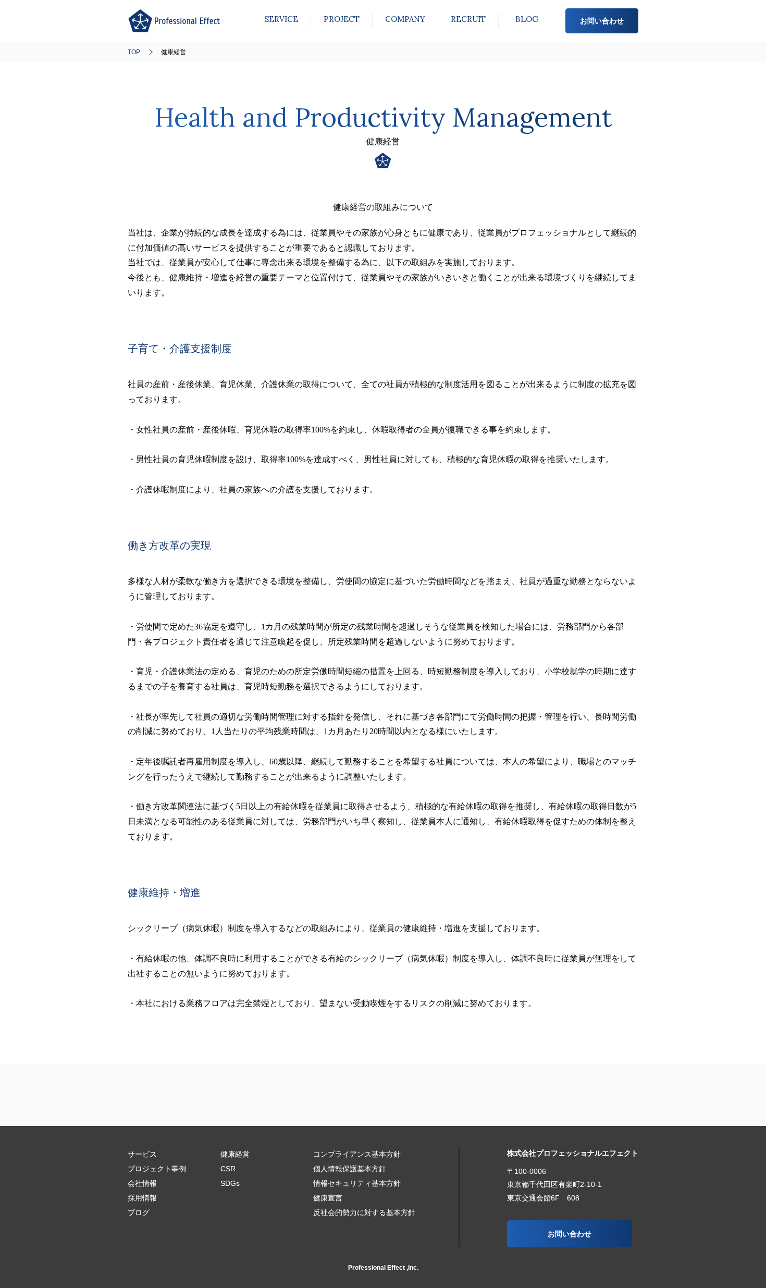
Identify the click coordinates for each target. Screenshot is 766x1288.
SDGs (230, 1183)
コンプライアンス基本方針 (357, 1154)
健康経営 (235, 1154)
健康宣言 (327, 1198)
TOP (134, 52)
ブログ (526, 19)
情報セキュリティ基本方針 (357, 1183)
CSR (228, 1169)
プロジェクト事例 (342, 19)
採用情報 (468, 19)
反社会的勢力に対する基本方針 (364, 1212)
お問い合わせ (602, 21)
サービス (281, 19)
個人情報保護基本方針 (349, 1169)
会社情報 (405, 19)
